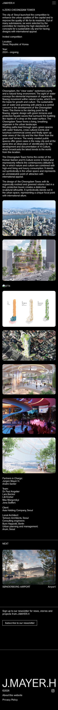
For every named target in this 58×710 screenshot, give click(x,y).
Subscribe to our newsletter (20, 623)
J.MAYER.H (8, 3)
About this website (12, 695)
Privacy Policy (10, 699)
